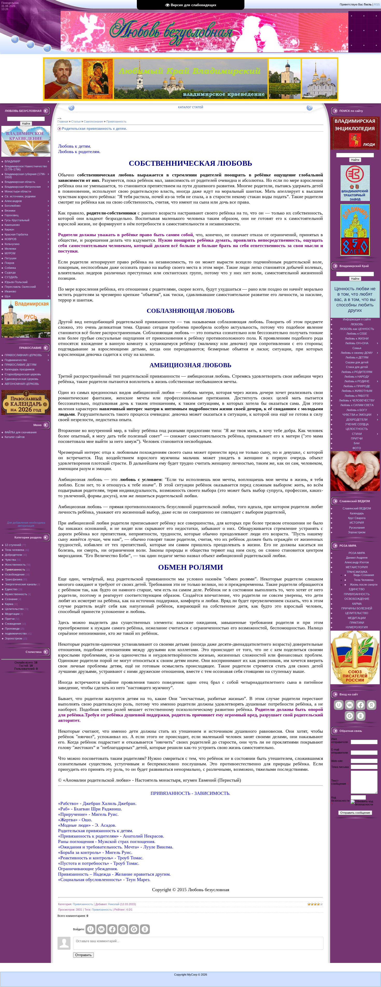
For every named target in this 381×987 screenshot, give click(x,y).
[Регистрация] (30, 44)
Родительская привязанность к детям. (95, 830)
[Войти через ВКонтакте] (101, 929)
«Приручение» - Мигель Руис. (88, 814)
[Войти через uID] (90, 929)
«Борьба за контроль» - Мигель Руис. (95, 852)
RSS (377, 4)
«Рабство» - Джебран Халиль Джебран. (97, 803)
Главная (63, 121)
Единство (11, 589)
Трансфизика (13, 579)
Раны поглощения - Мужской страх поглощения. (107, 841)
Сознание (11, 599)
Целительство (14, 608)
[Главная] (14, 39)
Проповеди (12, 628)
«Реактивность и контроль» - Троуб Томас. (101, 857)
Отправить (83, 955)
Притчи (10, 618)
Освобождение (15, 574)
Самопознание (93, 121)
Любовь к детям (74, 146)
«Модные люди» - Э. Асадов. (87, 825)
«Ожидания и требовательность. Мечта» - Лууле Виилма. (115, 846)
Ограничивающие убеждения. (88, 868)
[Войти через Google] (134, 929)
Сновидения (13, 623)
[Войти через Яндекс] (123, 929)
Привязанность (15, 569)
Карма (9, 604)
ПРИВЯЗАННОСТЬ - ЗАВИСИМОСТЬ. (190, 793)
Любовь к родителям (78, 151)
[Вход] (47, 48)
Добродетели (13, 554)
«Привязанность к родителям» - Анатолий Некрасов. (111, 836)
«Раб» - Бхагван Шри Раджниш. (90, 808)
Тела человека (14, 549)
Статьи (76, 121)
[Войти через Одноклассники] (145, 929)
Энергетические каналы (21, 584)
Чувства (10, 559)
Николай (113, 904)
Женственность (15, 564)
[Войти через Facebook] (112, 929)
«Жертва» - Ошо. (75, 819)
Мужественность (16, 594)
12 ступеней (13, 544)
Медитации (12, 613)
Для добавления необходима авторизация (26, 524)
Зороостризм (13, 638)
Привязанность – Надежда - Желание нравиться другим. (114, 874)
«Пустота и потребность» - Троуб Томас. (98, 863)
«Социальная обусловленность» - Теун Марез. (104, 879)
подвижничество (16, 633)
